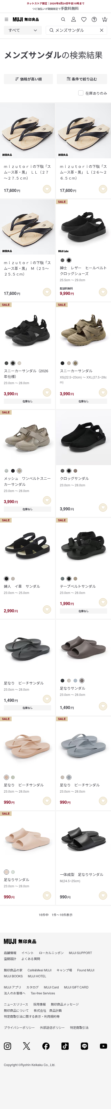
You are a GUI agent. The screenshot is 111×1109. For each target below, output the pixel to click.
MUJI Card (51, 987)
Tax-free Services (43, 993)
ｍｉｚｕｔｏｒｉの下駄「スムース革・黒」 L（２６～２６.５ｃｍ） (83, 172)
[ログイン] (73, 17)
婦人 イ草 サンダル (22, 589)
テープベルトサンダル (78, 589)
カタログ (32, 987)
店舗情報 (10, 952)
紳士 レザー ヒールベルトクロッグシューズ (83, 273)
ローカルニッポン (51, 952)
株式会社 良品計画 (48, 1010)
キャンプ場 (64, 970)
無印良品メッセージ (65, 1004)
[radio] (62, 260)
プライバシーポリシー (19, 1027)
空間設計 (10, 958)
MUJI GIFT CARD (76, 987)
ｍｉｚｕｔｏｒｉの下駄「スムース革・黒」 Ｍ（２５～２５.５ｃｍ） (27, 268)
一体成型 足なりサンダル (81, 877)
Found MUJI (85, 970)
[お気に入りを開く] (83, 17)
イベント (27, 952)
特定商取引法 (79, 1027)
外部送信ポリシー (52, 1027)
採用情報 (39, 1004)
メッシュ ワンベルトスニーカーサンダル (27, 484)
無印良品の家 (13, 970)
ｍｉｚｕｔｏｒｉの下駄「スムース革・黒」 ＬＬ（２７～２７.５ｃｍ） (27, 172)
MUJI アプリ (12, 987)
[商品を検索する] (63, 17)
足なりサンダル (72, 691)
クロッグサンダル (74, 481)
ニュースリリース (16, 1004)
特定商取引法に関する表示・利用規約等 (32, 1016)
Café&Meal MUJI (39, 970)
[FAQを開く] (94, 17)
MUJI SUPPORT (80, 952)
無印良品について (16, 1010)
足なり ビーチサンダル (24, 685)
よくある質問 (30, 958)
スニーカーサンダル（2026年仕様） (26, 376)
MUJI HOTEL (37, 976)
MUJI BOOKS (13, 976)
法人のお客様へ (15, 993)
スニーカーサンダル (83, 376)
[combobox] (23, 30)
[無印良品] (20, 941)
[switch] (47, 189)
